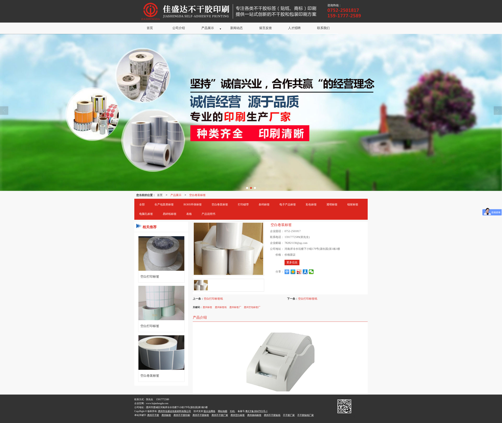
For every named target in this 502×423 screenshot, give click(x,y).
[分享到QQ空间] (293, 271)
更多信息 (291, 262)
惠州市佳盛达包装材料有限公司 (174, 411)
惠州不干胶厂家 (220, 415)
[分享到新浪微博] (299, 271)
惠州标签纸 (221, 307)
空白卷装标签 (197, 195)
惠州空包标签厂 (252, 307)
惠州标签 (207, 307)
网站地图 (222, 411)
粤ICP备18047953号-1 (256, 411)
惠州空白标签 (238, 415)
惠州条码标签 (254, 415)
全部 (142, 204)
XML (232, 411)
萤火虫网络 (209, 411)
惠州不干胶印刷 (182, 415)
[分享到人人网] (305, 271)
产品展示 (175, 195)
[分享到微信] (311, 271)
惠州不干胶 (153, 415)
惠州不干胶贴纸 (272, 415)
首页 (160, 195)
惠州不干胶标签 (201, 415)
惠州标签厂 (235, 307)
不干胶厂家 (289, 415)
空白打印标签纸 (213, 298)
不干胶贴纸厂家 (305, 415)
